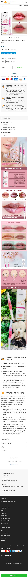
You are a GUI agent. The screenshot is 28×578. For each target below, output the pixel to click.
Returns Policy (4, 538)
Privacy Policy (4, 515)
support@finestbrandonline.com (8, 501)
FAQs (2, 530)
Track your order (4, 523)
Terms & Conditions (5, 518)
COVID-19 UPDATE (5, 520)
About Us (3, 510)
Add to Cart (14, 575)
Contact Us (3, 513)
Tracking (3, 540)
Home (2, 6)
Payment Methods (5, 533)
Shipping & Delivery (5, 535)
